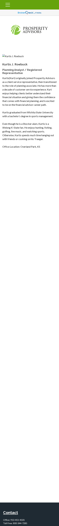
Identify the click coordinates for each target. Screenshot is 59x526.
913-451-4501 (18, 520)
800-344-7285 (20, 523)
